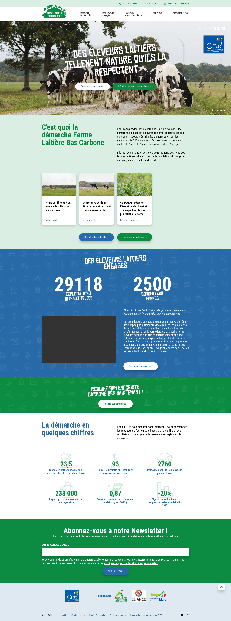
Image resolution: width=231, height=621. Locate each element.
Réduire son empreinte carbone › (134, 86)
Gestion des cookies (118, 615)
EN (188, 615)
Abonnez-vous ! (115, 570)
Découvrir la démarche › (92, 86)
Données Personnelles (97, 615)
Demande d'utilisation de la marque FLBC (146, 615)
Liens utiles (63, 615)
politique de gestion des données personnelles (131, 563)
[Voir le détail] (66, 464)
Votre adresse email (55, 544)
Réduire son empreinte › (115, 403)
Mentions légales (78, 615)
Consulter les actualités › (96, 237)
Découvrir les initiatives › (135, 237)
